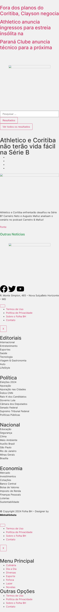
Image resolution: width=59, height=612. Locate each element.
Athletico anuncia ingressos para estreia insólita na (25, 27)
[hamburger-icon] (2, 306)
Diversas (11, 572)
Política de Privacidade (19, 312)
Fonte (3, 226)
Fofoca (10, 579)
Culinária (11, 565)
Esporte (10, 576)
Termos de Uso (14, 309)
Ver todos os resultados (16, 126)
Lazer (9, 583)
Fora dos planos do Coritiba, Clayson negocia (29, 10)
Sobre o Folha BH (16, 316)
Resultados (9, 120)
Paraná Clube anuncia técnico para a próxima (26, 44)
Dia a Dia (11, 568)
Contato (10, 320)
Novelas (10, 587)
